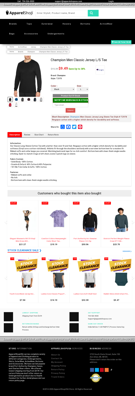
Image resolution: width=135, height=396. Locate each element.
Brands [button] (13, 24)
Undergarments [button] (56, 34)
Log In (111, 1)
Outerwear (47, 24)
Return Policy (57, 369)
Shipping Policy (58, 366)
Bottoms (85, 24)
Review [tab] (27, 135)
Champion (61, 75)
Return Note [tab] (53, 135)
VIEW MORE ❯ (127, 251)
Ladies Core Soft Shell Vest (53, 294)
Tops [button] (29, 24)
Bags (12, 34)
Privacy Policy (58, 373)
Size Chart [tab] (39, 135)
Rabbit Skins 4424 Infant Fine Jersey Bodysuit (85, 294)
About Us (55, 355)
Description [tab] (14, 135)
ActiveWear (106, 24)
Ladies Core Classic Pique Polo (22, 294)
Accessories (31, 34)
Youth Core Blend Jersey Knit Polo (116, 294)
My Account (57, 362)
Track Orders (57, 377)
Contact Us (56, 358)
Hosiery (67, 24)
